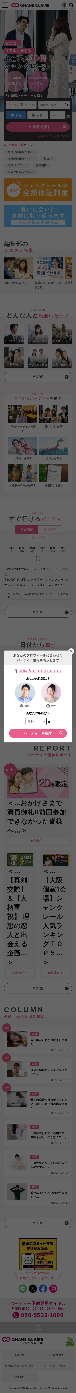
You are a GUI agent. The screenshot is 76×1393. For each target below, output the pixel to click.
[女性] (51, 692)
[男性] (25, 692)
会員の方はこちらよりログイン (40, 671)
